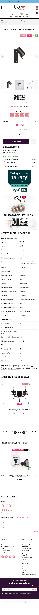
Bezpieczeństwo (26, 548)
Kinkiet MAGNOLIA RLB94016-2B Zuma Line (19, 410)
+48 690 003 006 (6, 550)
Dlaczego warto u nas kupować (28, 554)
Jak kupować (25, 550)
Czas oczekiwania (27, 552)
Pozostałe (25, 563)
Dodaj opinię (25, 106)
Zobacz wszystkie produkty (19, 102)
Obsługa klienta (27, 539)
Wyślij (36, 531)
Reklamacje (25, 572)
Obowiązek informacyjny (29, 574)
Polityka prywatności (27, 568)
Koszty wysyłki (26, 544)
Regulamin (25, 567)
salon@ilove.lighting (6, 552)
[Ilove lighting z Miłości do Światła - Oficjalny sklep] (19, 8)
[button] (2, 85)
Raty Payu (25, 546)
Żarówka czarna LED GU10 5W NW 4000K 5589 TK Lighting (20, 476)
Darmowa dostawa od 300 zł (28, 558)
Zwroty (24, 570)
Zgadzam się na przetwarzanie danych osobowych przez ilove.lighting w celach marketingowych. (20, 594)
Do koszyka (16, 141)
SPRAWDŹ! (27, 1)
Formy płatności (26, 543)
